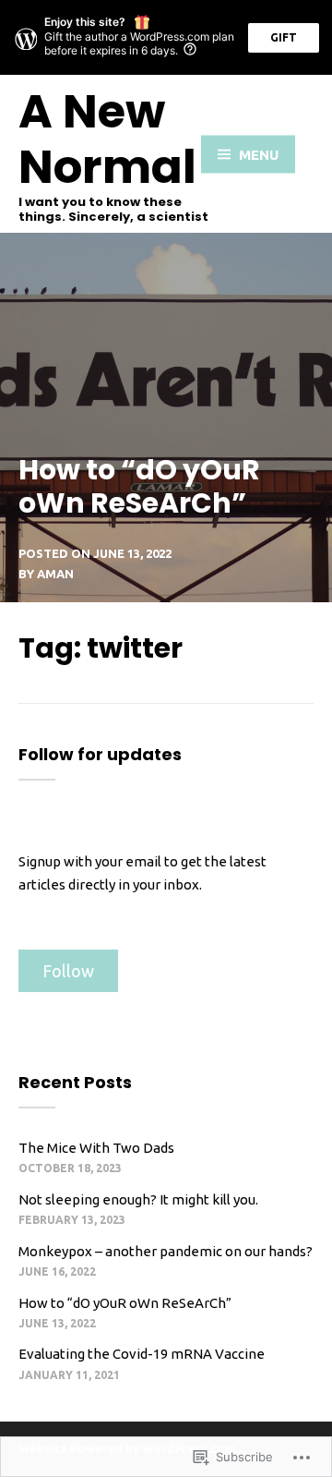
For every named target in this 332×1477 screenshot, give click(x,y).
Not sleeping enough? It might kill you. (138, 1199)
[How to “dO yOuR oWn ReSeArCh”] (166, 417)
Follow (68, 971)
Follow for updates (100, 754)
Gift (283, 37)
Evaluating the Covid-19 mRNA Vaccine (141, 1354)
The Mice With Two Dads (96, 1148)
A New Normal (107, 139)
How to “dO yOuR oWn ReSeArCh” (124, 1303)
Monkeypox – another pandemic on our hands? (165, 1251)
